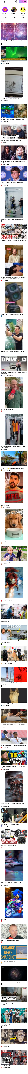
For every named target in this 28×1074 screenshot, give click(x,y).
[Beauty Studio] (5, 9)
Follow (5, 17)
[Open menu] (2, 1)
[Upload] (18, 1)
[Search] (15, 1)
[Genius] (23, 9)
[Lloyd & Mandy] (14, 9)
